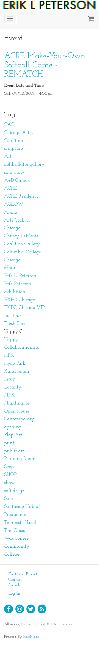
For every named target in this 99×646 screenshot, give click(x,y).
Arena (10, 212)
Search (14, 585)
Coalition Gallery (22, 244)
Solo (8, 498)
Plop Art (13, 435)
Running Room (19, 458)
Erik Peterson (17, 284)
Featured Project (22, 574)
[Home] (49, 5)
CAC (9, 124)
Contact (15, 579)
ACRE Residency (21, 196)
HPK (9, 355)
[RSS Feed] (42, 609)
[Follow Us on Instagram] (19, 609)
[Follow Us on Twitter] (30, 609)
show (9, 482)
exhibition (14, 292)
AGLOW (14, 204)
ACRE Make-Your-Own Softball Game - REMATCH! (44, 65)
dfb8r (9, 268)
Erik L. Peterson (20, 276)
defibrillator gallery (24, 164)
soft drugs (14, 491)
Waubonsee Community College (16, 546)
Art (8, 156)
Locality (12, 387)
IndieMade (31, 637)
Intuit (10, 379)
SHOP (10, 474)
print (9, 443)
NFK (9, 395)
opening (12, 427)
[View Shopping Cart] (89, 19)
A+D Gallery (17, 180)
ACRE (10, 188)
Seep (9, 466)
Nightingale (16, 403)
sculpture (13, 148)
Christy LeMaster (22, 236)
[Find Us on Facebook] (8, 609)
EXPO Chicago (19, 300)
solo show (14, 172)
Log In (14, 593)
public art (14, 451)
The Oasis (14, 530)
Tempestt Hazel (20, 522)
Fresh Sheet (16, 323)
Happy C (13, 331)
